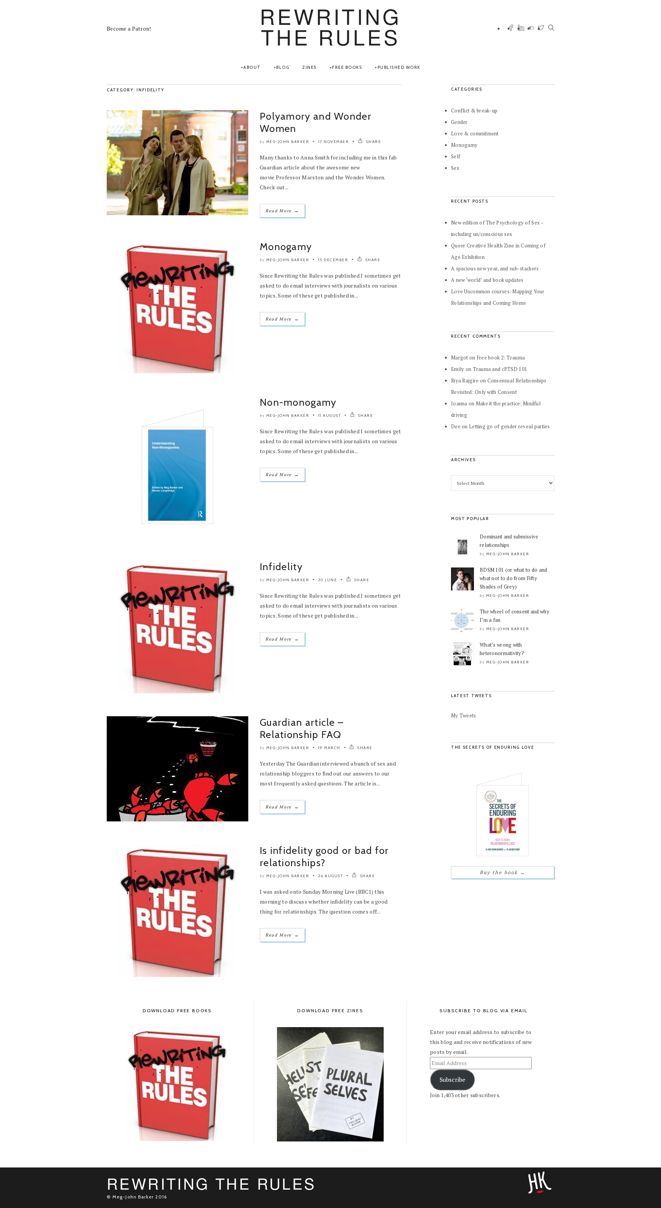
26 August (330, 875)
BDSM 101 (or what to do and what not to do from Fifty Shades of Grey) (513, 578)
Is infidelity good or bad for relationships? (324, 856)
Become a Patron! (129, 28)
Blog (282, 67)
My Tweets (463, 715)
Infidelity (281, 567)
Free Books (347, 67)
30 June (327, 579)
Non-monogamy (298, 402)
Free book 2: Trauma (501, 357)
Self (455, 156)
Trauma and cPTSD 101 (500, 369)
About (252, 67)
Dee (456, 426)
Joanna (459, 403)
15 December (333, 259)
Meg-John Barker (287, 141)
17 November (333, 141)
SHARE (373, 141)
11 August (329, 415)
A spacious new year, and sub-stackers (495, 268)
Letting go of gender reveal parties (509, 426)
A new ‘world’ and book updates (487, 279)
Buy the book (502, 872)
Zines (309, 67)
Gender (459, 122)
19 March (329, 747)
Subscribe (452, 1080)
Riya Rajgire (465, 380)
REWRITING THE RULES (330, 26)
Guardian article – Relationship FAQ (302, 728)
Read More (282, 210)
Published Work (399, 67)
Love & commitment (475, 133)
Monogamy (286, 247)
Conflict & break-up (474, 110)
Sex (455, 167)
